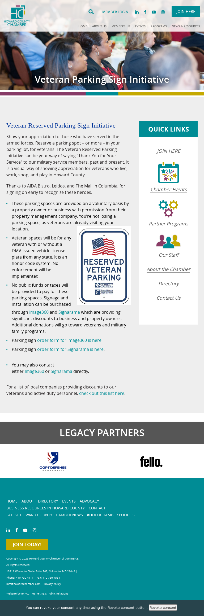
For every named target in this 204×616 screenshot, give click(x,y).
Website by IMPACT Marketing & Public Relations (37, 593)
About (28, 501)
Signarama (69, 312)
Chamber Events (168, 189)
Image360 (39, 312)
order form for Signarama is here (70, 349)
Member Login (115, 12)
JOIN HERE (168, 151)
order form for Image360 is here (69, 340)
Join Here (185, 11)
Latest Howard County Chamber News (44, 514)
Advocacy (89, 501)
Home (82, 26)
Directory (168, 283)
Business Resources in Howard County (45, 507)
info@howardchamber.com (23, 584)
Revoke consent (163, 607)
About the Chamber (168, 269)
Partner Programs (168, 223)
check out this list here (101, 393)
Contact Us (168, 298)
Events (140, 26)
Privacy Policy (52, 584)
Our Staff (168, 255)
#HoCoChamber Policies (111, 514)
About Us (99, 26)
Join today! (27, 544)
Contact (97, 507)
